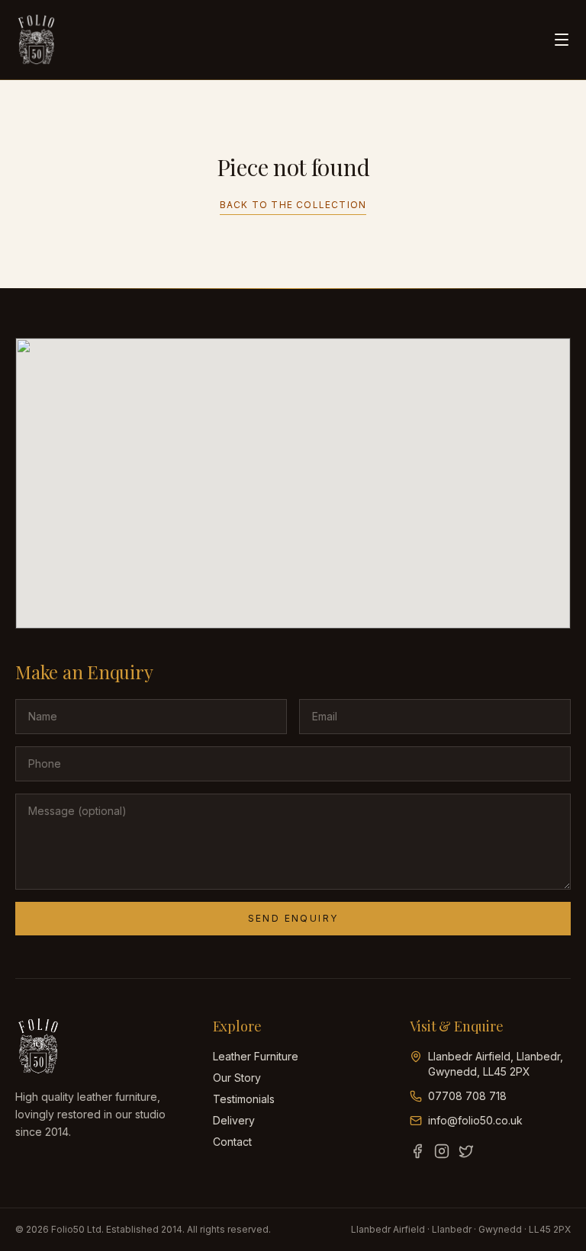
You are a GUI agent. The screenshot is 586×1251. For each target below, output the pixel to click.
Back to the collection (293, 204)
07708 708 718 (467, 1095)
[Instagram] (441, 1151)
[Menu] (561, 39)
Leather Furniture (255, 1056)
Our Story (237, 1077)
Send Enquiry (293, 918)
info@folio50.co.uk (475, 1120)
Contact (232, 1141)
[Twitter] (466, 1151)
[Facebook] (417, 1151)
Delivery (234, 1120)
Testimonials (244, 1098)
